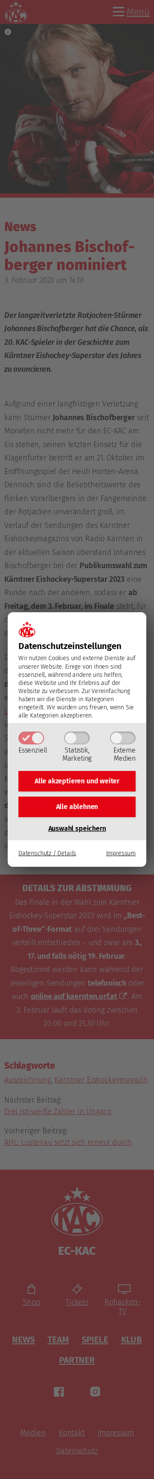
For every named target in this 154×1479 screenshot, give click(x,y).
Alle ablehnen (77, 807)
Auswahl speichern (77, 828)
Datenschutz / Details (47, 853)
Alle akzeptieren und (77, 781)
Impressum (121, 853)
